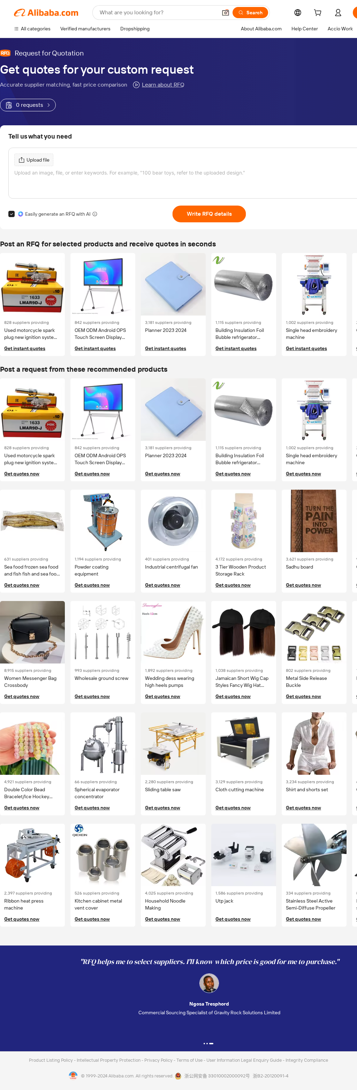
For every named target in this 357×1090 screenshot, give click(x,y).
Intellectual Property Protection (109, 1060)
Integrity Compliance (307, 1060)
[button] (225, 12)
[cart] (319, 13)
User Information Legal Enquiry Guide (244, 1060)
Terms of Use (190, 1060)
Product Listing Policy (51, 1060)
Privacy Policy (159, 1060)
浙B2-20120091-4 (270, 1075)
